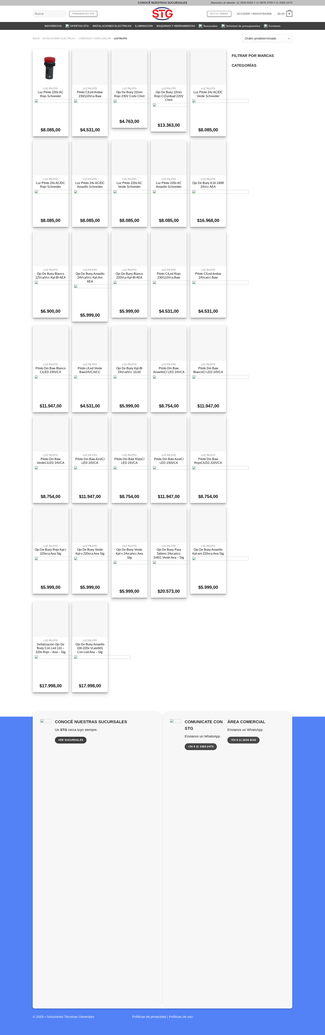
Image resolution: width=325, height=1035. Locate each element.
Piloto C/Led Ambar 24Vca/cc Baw (208, 275)
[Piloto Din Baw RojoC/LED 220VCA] (208, 434)
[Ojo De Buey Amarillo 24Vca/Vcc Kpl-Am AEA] (90, 248)
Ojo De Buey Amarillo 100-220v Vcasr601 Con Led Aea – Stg (90, 648)
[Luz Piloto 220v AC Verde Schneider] (129, 158)
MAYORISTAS (53, 25)
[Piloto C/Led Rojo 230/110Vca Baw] (169, 248)
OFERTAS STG (79, 25)
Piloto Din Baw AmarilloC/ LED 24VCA (169, 370)
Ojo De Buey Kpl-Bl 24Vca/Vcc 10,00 (129, 370)
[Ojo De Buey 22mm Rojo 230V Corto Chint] (129, 67)
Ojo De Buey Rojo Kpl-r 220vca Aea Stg (50, 551)
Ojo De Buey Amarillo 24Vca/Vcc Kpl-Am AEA (90, 277)
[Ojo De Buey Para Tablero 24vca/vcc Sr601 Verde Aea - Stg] (169, 524)
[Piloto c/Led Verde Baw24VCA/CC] (90, 343)
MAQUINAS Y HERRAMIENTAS (175, 25)
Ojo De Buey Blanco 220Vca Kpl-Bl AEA (129, 275)
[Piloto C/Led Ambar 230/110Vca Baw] (90, 67)
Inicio (36, 38)
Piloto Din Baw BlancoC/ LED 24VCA (208, 370)
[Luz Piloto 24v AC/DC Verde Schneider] (208, 67)
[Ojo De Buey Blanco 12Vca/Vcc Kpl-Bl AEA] (50, 248)
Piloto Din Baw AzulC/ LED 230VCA (169, 461)
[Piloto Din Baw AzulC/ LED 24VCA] (90, 434)
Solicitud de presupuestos (243, 25)
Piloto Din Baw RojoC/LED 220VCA (208, 461)
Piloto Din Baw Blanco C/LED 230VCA (51, 370)
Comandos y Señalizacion (94, 38)
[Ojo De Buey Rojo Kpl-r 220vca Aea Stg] (50, 524)
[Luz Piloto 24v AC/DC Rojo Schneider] (50, 158)
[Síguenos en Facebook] (35, 3)
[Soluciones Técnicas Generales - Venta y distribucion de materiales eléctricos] (162, 14)
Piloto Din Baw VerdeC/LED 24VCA (50, 461)
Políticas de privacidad (149, 1017)
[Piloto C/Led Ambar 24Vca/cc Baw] (208, 248)
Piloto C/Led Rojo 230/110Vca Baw (169, 275)
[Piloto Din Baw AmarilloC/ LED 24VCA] (169, 343)
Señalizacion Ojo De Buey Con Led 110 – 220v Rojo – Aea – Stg (50, 648)
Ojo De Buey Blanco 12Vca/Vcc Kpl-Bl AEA (50, 275)
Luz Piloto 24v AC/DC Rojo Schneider (50, 185)
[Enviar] (62, 13)
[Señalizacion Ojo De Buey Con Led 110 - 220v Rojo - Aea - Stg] (50, 619)
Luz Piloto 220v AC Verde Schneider (129, 185)
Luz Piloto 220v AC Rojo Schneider (50, 94)
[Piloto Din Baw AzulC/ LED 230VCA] (169, 434)
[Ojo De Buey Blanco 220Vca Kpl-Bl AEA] (129, 248)
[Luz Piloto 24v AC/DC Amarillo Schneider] (90, 158)
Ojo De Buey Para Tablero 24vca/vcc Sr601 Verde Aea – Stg (168, 553)
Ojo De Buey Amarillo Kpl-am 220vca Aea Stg (208, 551)
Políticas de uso (181, 1017)
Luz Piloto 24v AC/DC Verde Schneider (208, 94)
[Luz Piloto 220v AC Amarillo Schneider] (169, 158)
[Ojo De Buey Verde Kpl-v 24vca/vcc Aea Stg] (129, 524)
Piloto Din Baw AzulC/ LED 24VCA (90, 461)
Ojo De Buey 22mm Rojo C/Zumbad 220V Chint (168, 96)
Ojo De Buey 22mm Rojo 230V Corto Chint (129, 94)
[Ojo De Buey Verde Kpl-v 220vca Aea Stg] (90, 524)
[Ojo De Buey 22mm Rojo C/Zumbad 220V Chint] (169, 67)
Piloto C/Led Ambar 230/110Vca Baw (90, 94)
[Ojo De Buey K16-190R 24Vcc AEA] (208, 158)
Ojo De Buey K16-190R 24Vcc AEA (208, 185)
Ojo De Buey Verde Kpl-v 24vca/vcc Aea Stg (129, 553)
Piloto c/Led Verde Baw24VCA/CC (90, 370)
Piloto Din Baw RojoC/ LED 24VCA (129, 461)
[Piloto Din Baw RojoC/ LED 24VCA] (129, 434)
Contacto (274, 25)
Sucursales (210, 25)
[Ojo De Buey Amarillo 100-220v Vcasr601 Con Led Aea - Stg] (90, 619)
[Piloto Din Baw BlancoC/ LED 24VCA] (208, 343)
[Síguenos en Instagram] (41, 3)
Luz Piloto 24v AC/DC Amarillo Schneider (90, 185)
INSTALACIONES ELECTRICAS (112, 25)
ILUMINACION (144, 25)
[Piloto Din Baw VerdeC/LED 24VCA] (50, 434)
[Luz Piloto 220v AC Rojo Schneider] (50, 67)
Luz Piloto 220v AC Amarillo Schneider (168, 185)
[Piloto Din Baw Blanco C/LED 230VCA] (50, 343)
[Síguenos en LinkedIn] (289, 1018)
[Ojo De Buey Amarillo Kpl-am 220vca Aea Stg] (208, 524)
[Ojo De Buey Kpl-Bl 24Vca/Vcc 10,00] (129, 343)
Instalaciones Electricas (59, 38)
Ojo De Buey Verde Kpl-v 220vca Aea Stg (90, 551)
